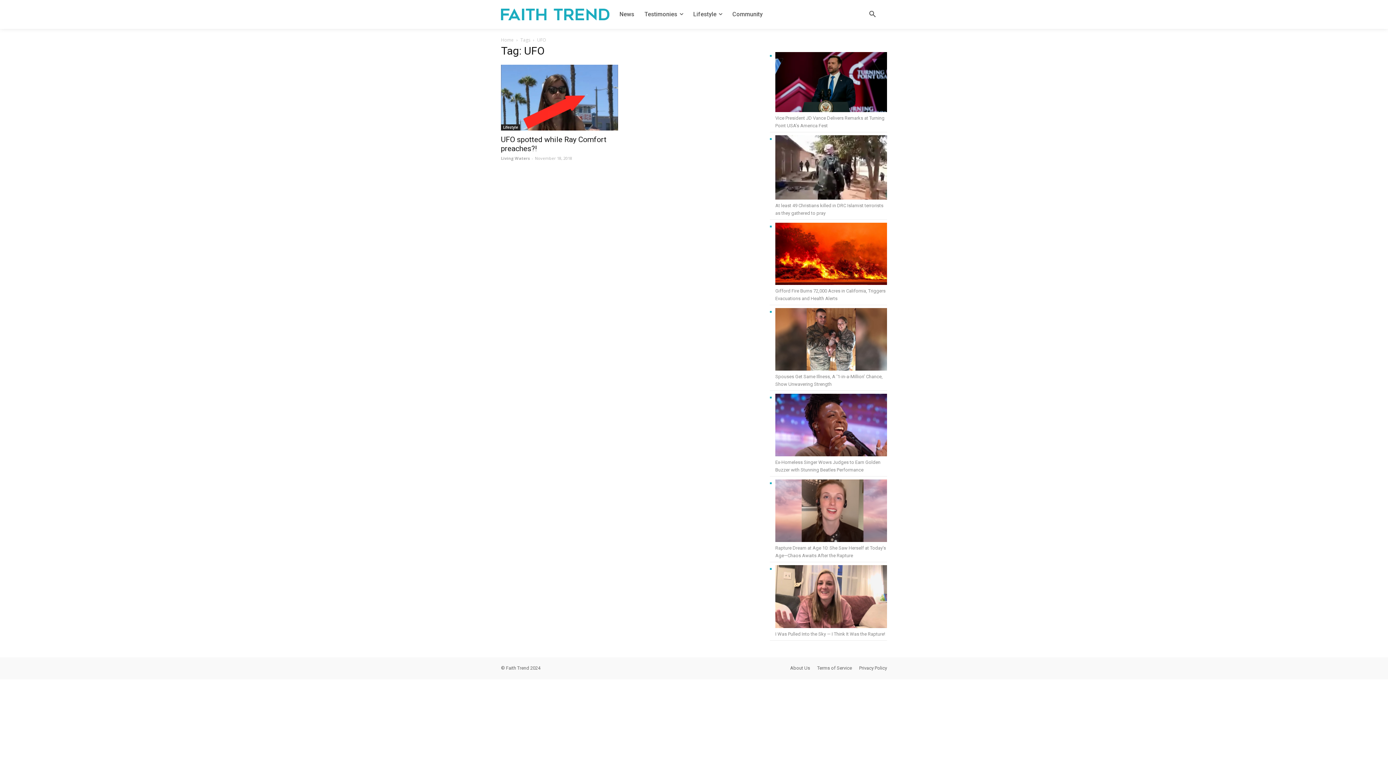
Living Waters (515, 158)
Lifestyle (510, 127)
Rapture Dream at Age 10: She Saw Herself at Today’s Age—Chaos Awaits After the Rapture (830, 551)
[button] (872, 14)
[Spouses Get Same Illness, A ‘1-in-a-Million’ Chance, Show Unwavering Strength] (831, 340)
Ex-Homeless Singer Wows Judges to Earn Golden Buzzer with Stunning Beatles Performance (828, 466)
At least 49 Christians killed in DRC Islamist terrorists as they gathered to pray (829, 209)
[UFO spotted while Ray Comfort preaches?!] (559, 98)
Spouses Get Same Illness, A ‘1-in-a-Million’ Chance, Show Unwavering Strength (829, 380)
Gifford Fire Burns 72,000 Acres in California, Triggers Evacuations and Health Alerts (830, 294)
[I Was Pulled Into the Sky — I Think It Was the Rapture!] (831, 597)
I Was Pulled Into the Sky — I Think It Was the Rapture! (830, 634)
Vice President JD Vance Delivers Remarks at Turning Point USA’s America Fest (829, 121)
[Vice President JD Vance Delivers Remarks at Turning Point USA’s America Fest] (831, 83)
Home (507, 40)
